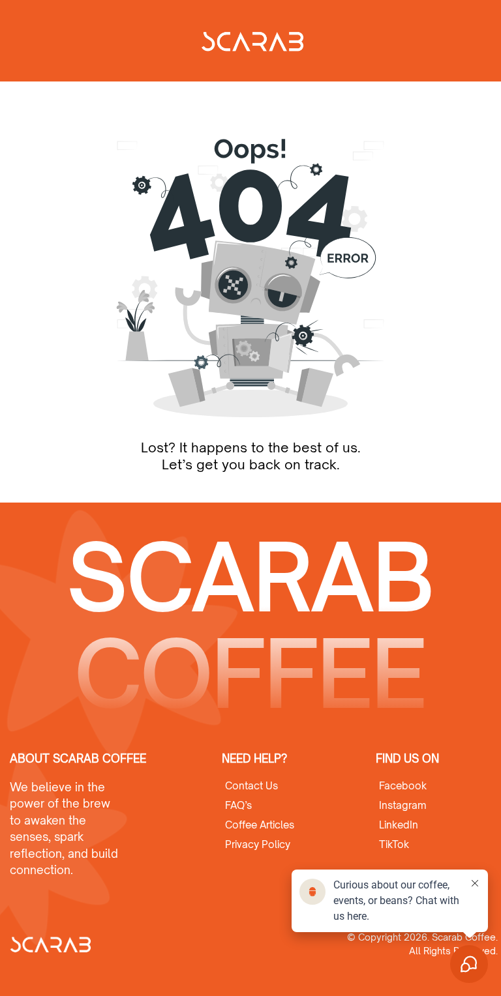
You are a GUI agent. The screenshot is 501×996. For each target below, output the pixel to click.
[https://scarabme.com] (78, 943)
